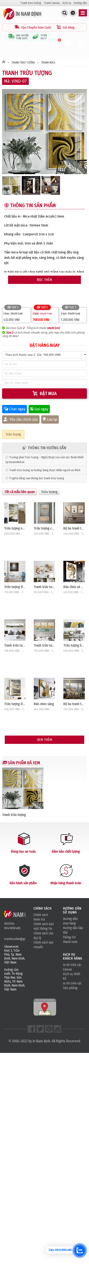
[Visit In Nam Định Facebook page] (31, 1029)
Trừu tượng (13, 434)
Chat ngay (17, 409)
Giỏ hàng (81, 52)
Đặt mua (48, 393)
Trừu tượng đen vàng (14, 704)
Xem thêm (44, 739)
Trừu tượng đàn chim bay (14, 587)
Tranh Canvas (52, 3)
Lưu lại (52, 419)
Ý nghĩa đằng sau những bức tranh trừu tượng (36, 478)
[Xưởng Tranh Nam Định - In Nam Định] (20, 914)
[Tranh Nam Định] (22, 19)
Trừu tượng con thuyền (44, 528)
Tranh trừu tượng (44, 587)
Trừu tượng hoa (74, 645)
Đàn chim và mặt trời (74, 587)
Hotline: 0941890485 (12, 926)
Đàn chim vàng (44, 704)
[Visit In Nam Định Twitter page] (40, 1029)
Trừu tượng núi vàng (14, 528)
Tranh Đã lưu (68, 52)
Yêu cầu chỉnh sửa (24, 419)
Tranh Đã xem (56, 47)
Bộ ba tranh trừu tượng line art (74, 528)
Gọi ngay (41, 409)
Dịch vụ (67, 3)
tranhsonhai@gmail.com (14, 939)
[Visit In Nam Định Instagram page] (57, 1029)
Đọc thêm (44, 279)
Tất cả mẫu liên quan (19, 492)
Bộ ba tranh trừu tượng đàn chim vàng (74, 704)
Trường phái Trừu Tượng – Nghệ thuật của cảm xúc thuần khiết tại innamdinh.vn (44, 460)
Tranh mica (48, 62)
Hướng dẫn (80, 3)
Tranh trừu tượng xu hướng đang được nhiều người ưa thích (44, 470)
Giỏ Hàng (68, 27)
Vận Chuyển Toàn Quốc (36, 27)
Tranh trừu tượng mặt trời (14, 645)
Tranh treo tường (30, 3)
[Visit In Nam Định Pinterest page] (49, 1029)
